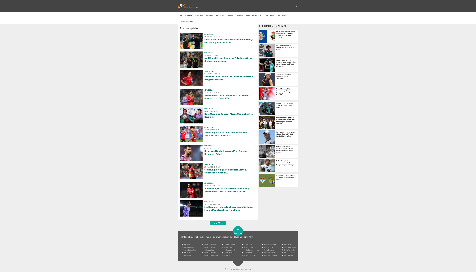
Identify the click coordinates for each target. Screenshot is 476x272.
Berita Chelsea (229, 252)
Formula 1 (256, 15)
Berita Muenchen (290, 247)
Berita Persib (248, 244)
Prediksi (188, 15)
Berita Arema (248, 252)
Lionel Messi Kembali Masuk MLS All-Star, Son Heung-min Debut (225, 152)
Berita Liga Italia (209, 247)
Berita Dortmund (269, 250)
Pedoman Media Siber (222, 236)
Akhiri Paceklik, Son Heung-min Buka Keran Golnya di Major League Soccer (228, 59)
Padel (284, 15)
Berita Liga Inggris (210, 244)
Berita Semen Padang (251, 250)
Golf (272, 15)
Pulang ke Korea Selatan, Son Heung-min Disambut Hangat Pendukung (228, 78)
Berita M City (288, 255)
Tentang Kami (187, 236)
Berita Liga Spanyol (210, 250)
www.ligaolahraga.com (241, 269)
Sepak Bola (208, 34)
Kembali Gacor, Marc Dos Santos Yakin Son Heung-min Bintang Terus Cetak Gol (228, 41)
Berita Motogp (188, 247)
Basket (230, 15)
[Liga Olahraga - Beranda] (188, 6)
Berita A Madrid (289, 252)
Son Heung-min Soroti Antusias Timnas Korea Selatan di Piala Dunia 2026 (225, 134)
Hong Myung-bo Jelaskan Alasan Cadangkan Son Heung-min (228, 115)
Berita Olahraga (186, 21)
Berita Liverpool (229, 250)
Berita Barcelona (270, 244)
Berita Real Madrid (270, 247)
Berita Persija (248, 247)
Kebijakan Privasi (203, 236)
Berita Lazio (288, 244)
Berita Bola (187, 244)
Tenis (247, 15)
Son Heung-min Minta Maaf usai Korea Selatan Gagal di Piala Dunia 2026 (226, 97)
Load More (218, 222)
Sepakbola (198, 15)
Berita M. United (229, 244)
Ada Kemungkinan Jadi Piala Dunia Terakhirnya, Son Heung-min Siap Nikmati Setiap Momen (227, 190)
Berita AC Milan (269, 252)
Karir (251, 236)
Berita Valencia (289, 250)
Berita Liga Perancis (210, 252)
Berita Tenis (187, 255)
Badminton (220, 15)
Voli (278, 15)
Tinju (265, 15)
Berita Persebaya (250, 255)
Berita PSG (227, 255)
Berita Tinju (187, 252)
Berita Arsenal (228, 247)
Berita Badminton (189, 250)
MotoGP (209, 15)
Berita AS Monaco (270, 255)
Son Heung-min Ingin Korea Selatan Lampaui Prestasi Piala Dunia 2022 (226, 171)
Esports (239, 15)
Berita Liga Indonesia (211, 255)
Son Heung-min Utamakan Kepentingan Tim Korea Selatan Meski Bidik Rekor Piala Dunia (228, 208)
